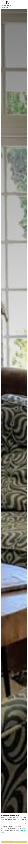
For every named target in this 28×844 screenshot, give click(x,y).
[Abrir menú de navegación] (25, 4)
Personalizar (14, 836)
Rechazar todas (14, 838)
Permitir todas (14, 841)
